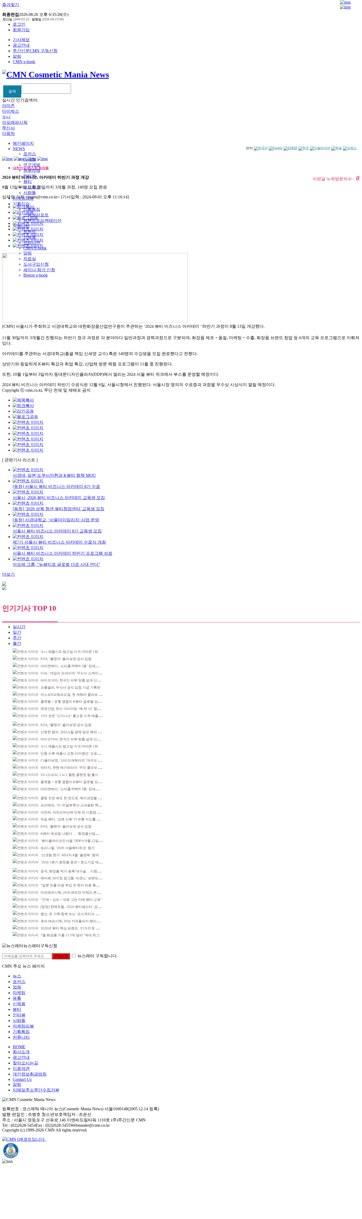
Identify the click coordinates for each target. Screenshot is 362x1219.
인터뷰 (19, 1015)
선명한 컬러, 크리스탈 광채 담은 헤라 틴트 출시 (76, 732)
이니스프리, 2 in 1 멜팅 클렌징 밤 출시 (69, 775)
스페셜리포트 (36, 215)
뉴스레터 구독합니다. (97, 956)
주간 (17, 638)
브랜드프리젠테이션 (42, 220)
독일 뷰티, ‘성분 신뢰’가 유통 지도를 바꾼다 (74, 819)
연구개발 (31, 165)
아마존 (8, 105)
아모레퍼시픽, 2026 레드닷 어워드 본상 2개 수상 (77, 892)
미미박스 (10, 111)
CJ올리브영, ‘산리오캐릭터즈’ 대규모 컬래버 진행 (78, 760)
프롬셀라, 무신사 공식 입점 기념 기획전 (70, 687)
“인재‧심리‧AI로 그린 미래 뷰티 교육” (71, 900)
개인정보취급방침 (30, 1074)
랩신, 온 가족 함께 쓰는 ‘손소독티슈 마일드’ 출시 (77, 914)
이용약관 (21, 1068)
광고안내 (21, 45)
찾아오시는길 (25, 1063)
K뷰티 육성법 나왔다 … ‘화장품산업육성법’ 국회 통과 (81, 834)
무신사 (8, 128)
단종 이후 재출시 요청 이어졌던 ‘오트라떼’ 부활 (77, 753)
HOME (19, 1047)
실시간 (19, 626)
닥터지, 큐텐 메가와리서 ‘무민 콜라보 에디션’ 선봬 (79, 768)
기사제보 (21, 39)
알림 (17, 56)
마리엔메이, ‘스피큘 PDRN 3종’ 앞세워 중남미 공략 (79, 666)
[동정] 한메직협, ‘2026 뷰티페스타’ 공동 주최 (75, 907)
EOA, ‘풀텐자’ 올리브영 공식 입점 (66, 659)
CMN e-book (24, 61)
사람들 (29, 192)
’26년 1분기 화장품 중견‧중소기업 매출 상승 (75, 862)
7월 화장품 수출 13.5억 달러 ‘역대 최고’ (70, 935)
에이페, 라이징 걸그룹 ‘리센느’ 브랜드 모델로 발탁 (79, 878)
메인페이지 (23, 143)
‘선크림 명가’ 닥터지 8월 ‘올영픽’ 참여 (70, 855)
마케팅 (19, 992)
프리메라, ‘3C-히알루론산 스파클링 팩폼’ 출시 (76, 805)
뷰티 (27, 181)
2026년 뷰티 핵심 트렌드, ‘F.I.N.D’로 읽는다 (73, 928)
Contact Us (22, 1079)
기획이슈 (21, 204)
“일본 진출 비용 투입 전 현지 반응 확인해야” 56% (78, 885)
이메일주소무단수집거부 (36, 1090)
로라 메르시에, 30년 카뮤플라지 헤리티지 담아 (76, 921)
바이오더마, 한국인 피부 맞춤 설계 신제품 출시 (76, 680)
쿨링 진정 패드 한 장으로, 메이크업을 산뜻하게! (77, 798)
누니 (6, 117)
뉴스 (17, 976)
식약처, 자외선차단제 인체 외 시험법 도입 (72, 812)
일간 (17, 632)
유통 (17, 998)
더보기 (8, 574)
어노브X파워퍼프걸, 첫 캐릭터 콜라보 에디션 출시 (79, 695)
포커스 (29, 153)
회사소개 (21, 1052)
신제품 (19, 1004)
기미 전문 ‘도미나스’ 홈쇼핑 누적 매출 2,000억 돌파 (79, 716)
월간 (17, 643)
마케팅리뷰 (23, 1026)
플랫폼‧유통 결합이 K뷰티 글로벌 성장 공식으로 (78, 702)
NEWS (19, 148)
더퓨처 (8, 133)
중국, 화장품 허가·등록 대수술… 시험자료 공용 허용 (80, 871)
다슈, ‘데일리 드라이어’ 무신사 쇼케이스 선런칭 (77, 673)
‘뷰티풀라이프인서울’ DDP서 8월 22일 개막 (73, 841)
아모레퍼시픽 (15, 122)
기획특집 (21, 1031)
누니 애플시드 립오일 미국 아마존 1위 (69, 652)
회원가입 (21, 30)
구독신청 (61, 956)
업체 (17, 987)
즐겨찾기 (10, 4)
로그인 (19, 24)
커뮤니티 (21, 1037)
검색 (12, 91)
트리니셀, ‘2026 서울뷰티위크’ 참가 (68, 848)
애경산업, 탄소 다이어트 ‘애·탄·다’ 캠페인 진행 (76, 709)
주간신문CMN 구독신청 (35, 51)
